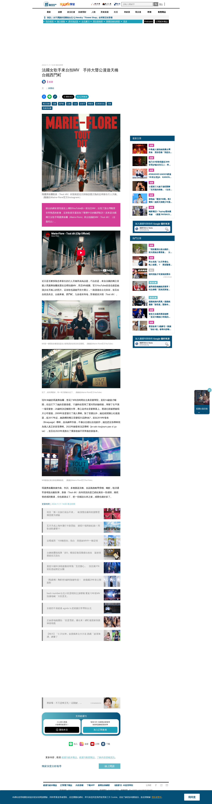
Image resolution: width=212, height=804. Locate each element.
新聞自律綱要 (104, 785)
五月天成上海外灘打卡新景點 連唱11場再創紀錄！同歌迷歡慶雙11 (73, 527)
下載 (108, 744)
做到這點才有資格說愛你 (159, 274)
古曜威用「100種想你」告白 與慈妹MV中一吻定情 (72, 540)
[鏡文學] (107, 4)
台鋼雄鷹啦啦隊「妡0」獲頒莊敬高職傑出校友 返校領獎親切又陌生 (74, 554)
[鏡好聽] (95, 4)
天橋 (109, 104)
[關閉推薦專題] (210, 390)
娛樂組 (51, 88)
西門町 (61, 104)
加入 (76, 744)
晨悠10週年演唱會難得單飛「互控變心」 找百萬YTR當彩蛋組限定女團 (73, 567)
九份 (75, 104)
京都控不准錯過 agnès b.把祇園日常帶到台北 (69, 608)
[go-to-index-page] (50, 4)
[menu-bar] (164, 4)
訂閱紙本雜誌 (162, 21)
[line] (149, 785)
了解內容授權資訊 (106, 757)
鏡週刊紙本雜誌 (69, 757)
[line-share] (49, 97)
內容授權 (79, 785)
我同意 (192, 797)
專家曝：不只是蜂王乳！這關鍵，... (64, 702)
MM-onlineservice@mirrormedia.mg (83, 790)
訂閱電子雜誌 (66, 785)
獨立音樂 (46, 104)
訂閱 (97, 744)
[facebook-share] (44, 97)
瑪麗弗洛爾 (47, 108)
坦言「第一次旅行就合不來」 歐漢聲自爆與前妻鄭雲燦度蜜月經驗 (73, 513)
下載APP (91, 785)
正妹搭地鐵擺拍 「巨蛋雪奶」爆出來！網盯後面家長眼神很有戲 (73, 622)
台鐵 (69, 104)
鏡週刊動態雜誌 (87, 757)
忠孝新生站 (100, 104)
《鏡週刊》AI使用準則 (123, 785)
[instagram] (161, 785)
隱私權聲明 (156, 797)
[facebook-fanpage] (156, 785)
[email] (167, 785)
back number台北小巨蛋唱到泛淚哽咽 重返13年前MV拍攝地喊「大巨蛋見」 (73, 594)
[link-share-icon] (55, 97)
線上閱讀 (109, 766)
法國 (54, 104)
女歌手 (82, 104)
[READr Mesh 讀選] (117, 4)
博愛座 (90, 104)
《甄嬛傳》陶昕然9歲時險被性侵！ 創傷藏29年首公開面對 (74, 581)
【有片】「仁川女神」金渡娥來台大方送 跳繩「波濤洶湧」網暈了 (73, 635)
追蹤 (86, 744)
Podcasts (148, 21)
